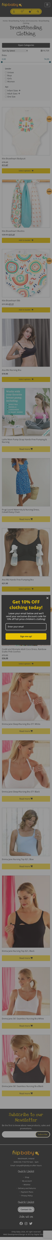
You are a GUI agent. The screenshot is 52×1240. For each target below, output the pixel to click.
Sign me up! (26, 636)
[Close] (47, 598)
